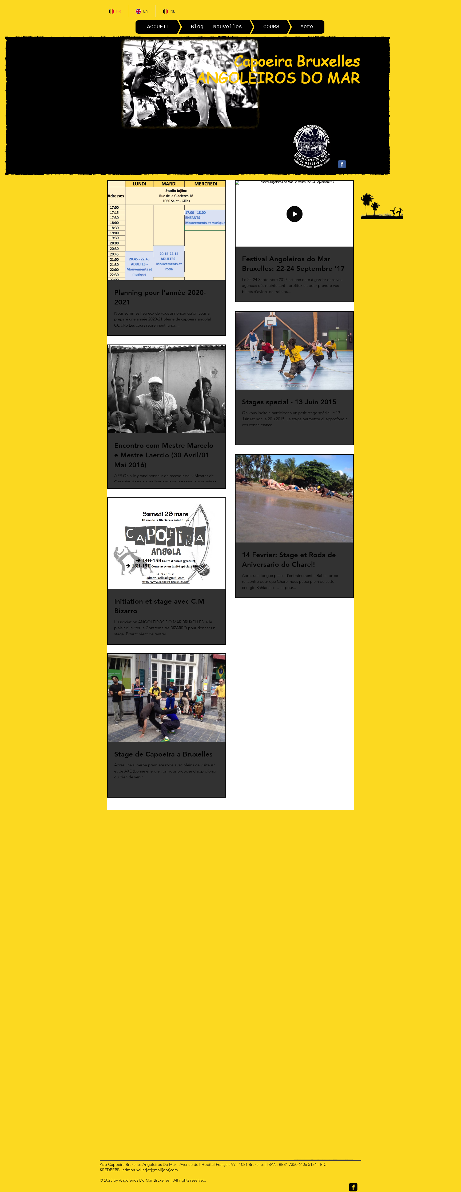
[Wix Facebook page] (342, 164)
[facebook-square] (353, 1187)
